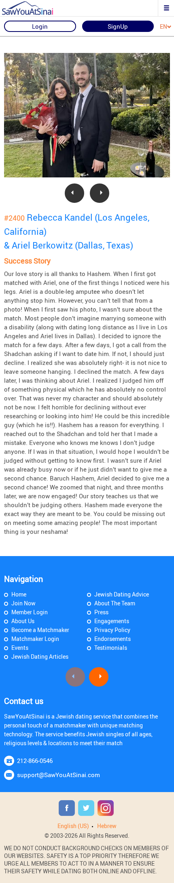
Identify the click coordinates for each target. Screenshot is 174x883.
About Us (22, 621)
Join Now (23, 603)
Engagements (111, 621)
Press (101, 612)
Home (18, 594)
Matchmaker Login (35, 639)
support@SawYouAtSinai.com (58, 775)
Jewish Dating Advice (121, 594)
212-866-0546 (35, 761)
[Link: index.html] (34, 8)
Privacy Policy (112, 630)
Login (40, 26)
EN (163, 26)
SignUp (118, 26)
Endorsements (112, 639)
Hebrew (107, 826)
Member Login (29, 612)
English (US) (73, 826)
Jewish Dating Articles (39, 656)
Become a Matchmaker (40, 630)
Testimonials (110, 647)
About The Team (114, 603)
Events (19, 647)
